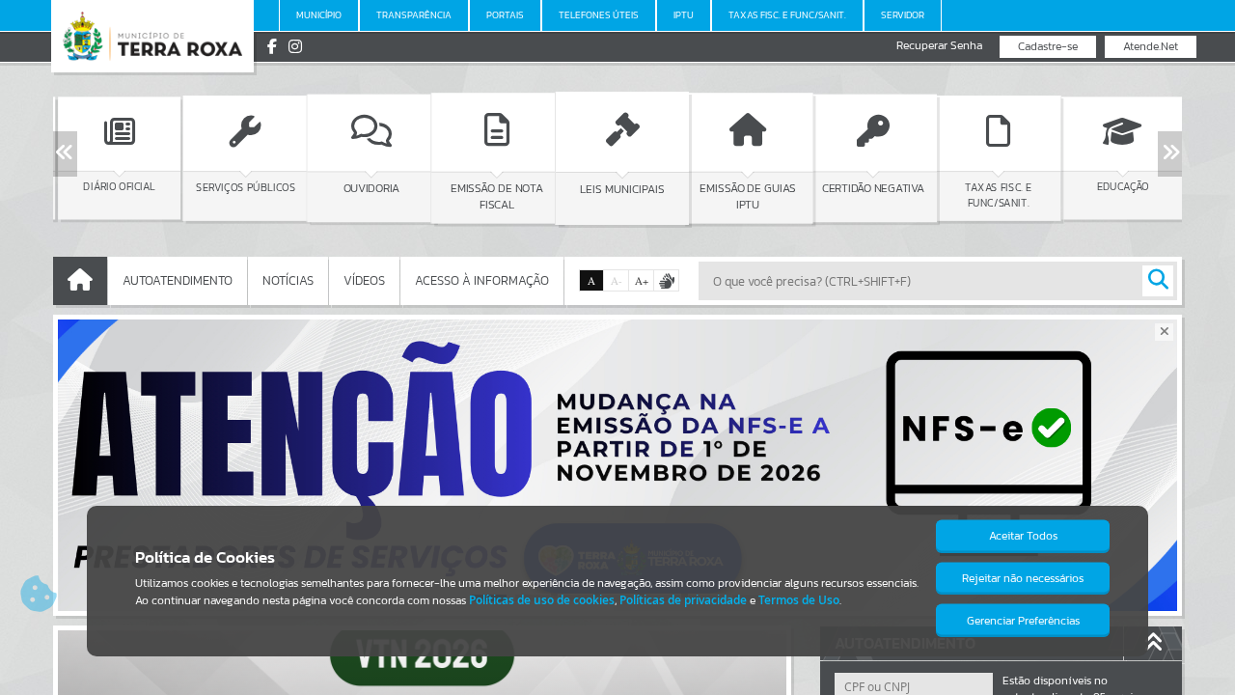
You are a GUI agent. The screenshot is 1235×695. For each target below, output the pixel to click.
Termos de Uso (798, 600)
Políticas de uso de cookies (542, 600)
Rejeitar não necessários (1023, 578)
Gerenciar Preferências (1023, 620)
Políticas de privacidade (683, 600)
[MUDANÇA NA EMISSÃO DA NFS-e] (617, 465)
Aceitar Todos (1023, 535)
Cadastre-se (1048, 46)
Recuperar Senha (939, 46)
